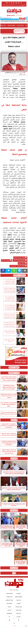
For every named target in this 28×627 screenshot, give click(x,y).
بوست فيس (18, 610)
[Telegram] (19, 271)
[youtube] (16, 3)
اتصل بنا (19, 616)
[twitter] (19, 3)
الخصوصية (9, 613)
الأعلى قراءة (14, 510)
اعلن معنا (18, 613)
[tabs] (7, 3)
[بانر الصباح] (14, 18)
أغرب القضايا (9, 596)
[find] (11, 3)
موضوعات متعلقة (20, 275)
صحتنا (9, 606)
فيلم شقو (21, 263)
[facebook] (21, 3)
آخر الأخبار (14, 420)
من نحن (9, 610)
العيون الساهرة (11, 25)
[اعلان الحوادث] (16, 364)
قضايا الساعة (20, 25)
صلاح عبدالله (6, 260)
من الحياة (19, 600)
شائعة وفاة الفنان (19, 260)
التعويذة (19, 603)
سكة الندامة (9, 603)
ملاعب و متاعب (18, 606)
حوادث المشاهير (19, 31)
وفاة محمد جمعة (19, 257)
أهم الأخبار (14, 458)
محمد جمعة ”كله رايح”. (17, 266)
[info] (9, 3)
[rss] (14, 3)
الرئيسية (19, 593)
